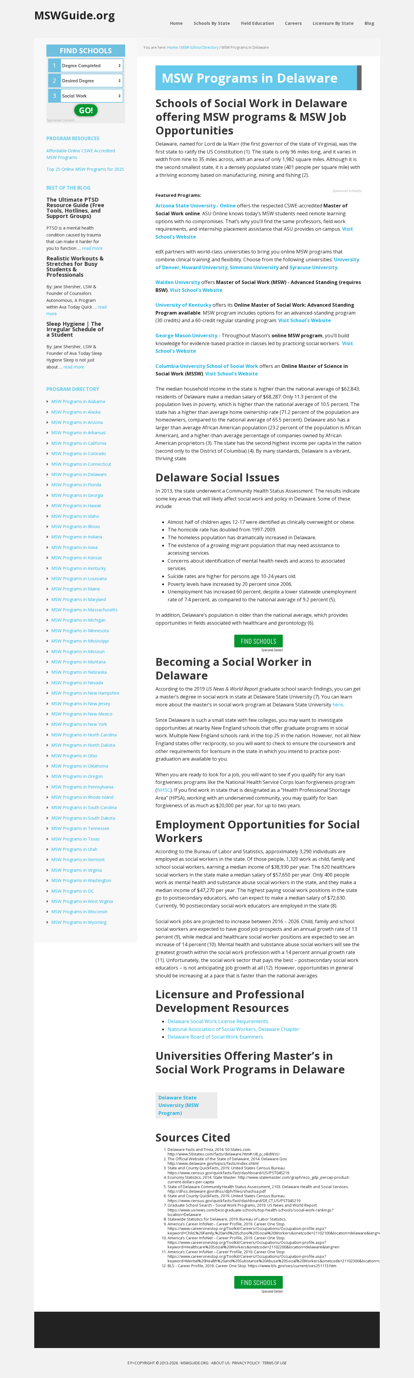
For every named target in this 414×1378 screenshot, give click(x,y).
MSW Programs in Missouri (78, 651)
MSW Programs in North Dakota (83, 745)
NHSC (163, 790)
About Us (220, 1363)
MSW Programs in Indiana (76, 537)
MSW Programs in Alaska (76, 412)
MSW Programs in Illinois (75, 526)
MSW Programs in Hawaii (76, 505)
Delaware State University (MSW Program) (179, 1105)
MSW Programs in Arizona (77, 422)
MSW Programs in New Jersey (80, 703)
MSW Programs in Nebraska (79, 672)
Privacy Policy (246, 1363)
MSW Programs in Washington (81, 880)
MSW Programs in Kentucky (78, 568)
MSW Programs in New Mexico (81, 714)
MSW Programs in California (78, 443)
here (337, 704)
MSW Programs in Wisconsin (79, 911)
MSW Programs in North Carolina (84, 735)
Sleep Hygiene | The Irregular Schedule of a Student (75, 329)
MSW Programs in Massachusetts (84, 610)
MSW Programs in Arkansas (78, 432)
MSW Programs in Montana (78, 662)
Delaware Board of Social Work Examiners (215, 1036)
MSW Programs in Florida (76, 484)
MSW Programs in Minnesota (80, 630)
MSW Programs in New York (79, 724)
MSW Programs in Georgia (77, 495)
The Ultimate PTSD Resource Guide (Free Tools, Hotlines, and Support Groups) (75, 208)
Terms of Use (274, 1363)
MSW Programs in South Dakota (83, 818)
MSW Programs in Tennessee (80, 828)
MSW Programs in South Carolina (84, 807)
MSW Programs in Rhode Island (82, 797)
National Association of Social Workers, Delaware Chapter (233, 1029)
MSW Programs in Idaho (75, 516)
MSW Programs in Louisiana (79, 578)
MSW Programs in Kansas (76, 557)
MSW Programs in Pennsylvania (82, 787)
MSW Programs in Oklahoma (79, 766)
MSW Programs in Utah (74, 849)
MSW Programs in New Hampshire (85, 693)
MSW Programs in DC (72, 891)
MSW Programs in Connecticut (81, 464)
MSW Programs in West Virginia (82, 901)
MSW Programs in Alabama (78, 401)
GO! (86, 110)
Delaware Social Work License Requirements (218, 1021)
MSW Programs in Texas (75, 839)
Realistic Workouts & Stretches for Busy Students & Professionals (75, 266)
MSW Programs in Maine (75, 589)
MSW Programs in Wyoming (78, 922)
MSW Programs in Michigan (78, 620)
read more (92, 248)
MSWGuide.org (74, 15)
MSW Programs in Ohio (74, 755)
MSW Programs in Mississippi (80, 641)
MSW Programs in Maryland (78, 599)
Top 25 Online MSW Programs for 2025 (85, 169)
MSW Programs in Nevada (77, 683)
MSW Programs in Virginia (76, 870)
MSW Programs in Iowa (74, 547)
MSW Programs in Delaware (79, 474)
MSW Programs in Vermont (78, 859)
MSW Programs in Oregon (77, 776)
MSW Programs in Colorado (78, 453)
